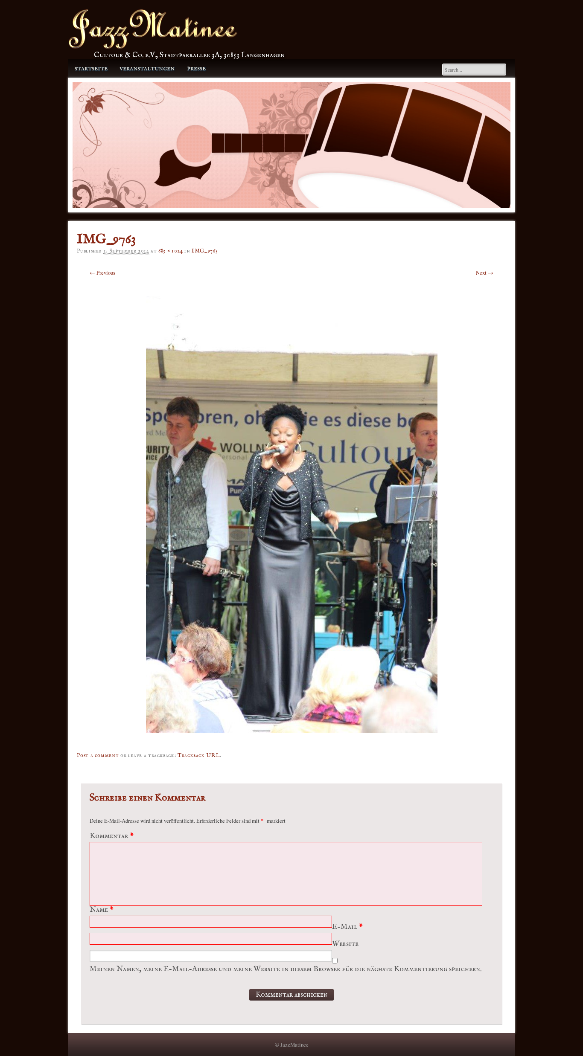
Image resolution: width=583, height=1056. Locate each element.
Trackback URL (199, 755)
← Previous (102, 272)
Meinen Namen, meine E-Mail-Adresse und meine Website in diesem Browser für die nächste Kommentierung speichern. (285, 969)
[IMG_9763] (291, 739)
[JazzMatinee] (153, 47)
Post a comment (98, 755)
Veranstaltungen (147, 68)
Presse (196, 68)
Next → (484, 272)
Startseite (91, 68)
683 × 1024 (170, 251)
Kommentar (112, 836)
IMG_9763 (205, 251)
